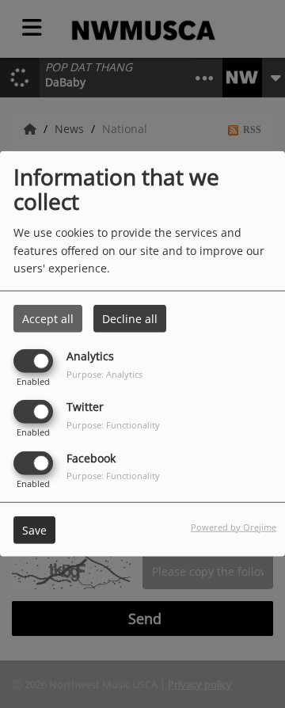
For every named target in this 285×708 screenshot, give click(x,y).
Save (34, 529)
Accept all (48, 318)
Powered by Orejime (233, 526)
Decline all (130, 318)
